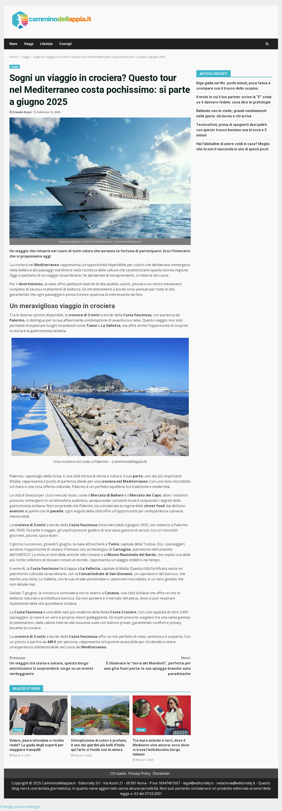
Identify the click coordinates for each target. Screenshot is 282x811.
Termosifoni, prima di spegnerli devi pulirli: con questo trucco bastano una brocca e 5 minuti (231, 129)
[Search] (267, 44)
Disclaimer (161, 773)
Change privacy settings (20, 806)
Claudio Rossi (22, 112)
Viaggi (28, 44)
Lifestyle (46, 44)
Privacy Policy (139, 773)
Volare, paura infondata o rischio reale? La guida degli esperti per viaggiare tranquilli (38, 715)
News (13, 44)
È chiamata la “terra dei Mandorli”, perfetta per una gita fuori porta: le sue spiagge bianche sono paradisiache (147, 665)
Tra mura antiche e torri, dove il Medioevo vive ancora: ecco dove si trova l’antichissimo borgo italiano (162, 715)
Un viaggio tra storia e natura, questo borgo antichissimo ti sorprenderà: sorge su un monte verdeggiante (51, 665)
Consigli (65, 44)
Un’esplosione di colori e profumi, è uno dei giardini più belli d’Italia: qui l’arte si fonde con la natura (100, 715)
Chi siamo (118, 773)
